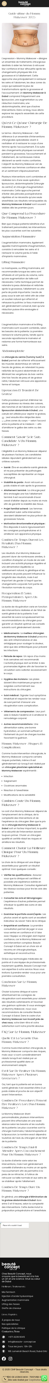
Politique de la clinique (13, 1328)
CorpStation (35, 1379)
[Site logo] (24, 3)
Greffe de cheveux (11, 1308)
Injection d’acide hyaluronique (17, 1296)
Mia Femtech (8, 1292)
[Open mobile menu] (4, 3)
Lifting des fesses (11, 1304)
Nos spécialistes (10, 1324)
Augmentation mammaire (15, 1300)
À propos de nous (11, 1320)
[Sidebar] (3, 418)
